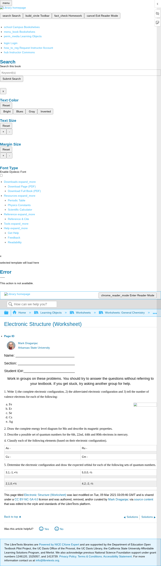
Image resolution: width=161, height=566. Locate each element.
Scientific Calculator (20, 209)
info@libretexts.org (47, 560)
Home (22, 312)
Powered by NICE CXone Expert (59, 544)
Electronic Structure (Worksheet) (45, 494)
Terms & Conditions (90, 556)
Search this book (10, 66)
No (61, 529)
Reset (6, 105)
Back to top (11, 516)
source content (143, 499)
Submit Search (12, 78)
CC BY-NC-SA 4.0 (26, 499)
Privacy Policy (67, 556)
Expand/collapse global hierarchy (8, 312)
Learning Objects (51, 312)
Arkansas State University (34, 347)
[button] (14, 237)
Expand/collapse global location (155, 311)
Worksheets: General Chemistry (124, 312)
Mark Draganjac (28, 343)
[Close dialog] (2, 277)
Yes (46, 529)
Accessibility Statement (117, 556)
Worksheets (83, 312)
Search (10, 304)
